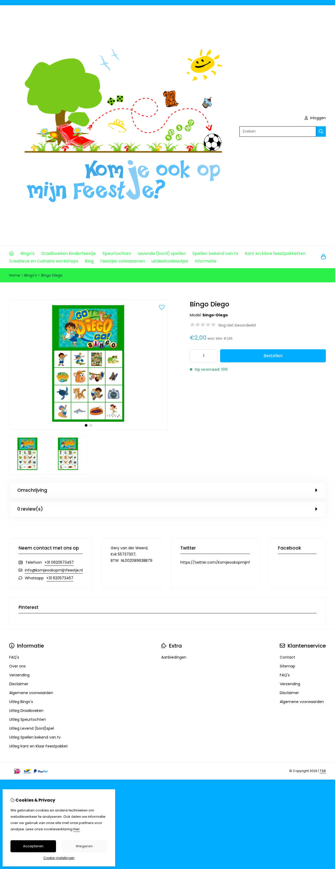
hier (76, 829)
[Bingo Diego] (88, 428)
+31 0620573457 (59, 562)
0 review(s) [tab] (30, 509)
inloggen (317, 118)
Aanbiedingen (173, 657)
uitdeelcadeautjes (170, 261)
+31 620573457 (59, 578)
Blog (89, 261)
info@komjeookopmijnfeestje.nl (54, 570)
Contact (287, 657)
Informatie (205, 261)
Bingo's (27, 253)
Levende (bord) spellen (162, 253)
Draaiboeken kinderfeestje (68, 253)
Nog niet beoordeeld (237, 325)
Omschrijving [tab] (32, 490)
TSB (323, 771)
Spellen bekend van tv (215, 253)
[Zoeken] (321, 131)
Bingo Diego (52, 275)
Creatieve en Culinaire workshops (43, 261)
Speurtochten (116, 253)
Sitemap (287, 666)
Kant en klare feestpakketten (275, 253)
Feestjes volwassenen (122, 261)
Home (14, 275)
